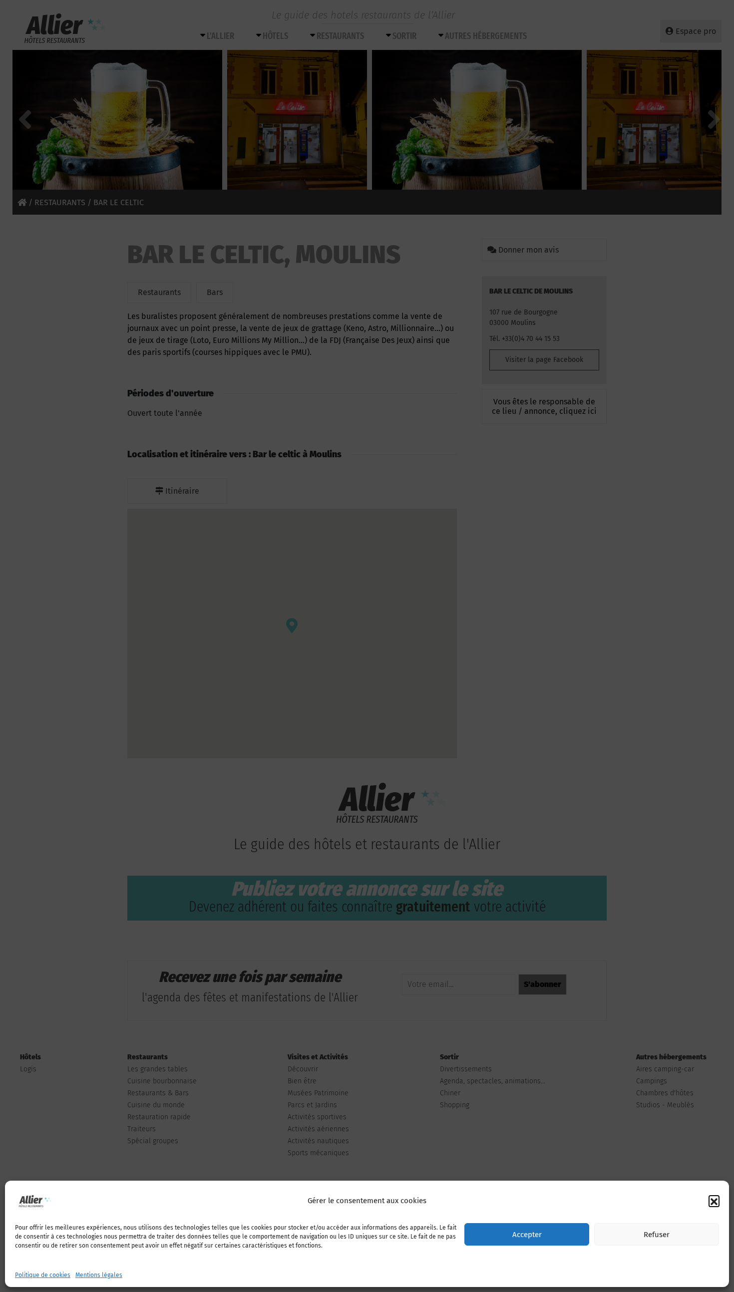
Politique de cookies (42, 1275)
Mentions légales (98, 1275)
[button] (714, 1201)
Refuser (657, 1234)
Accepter (527, 1234)
